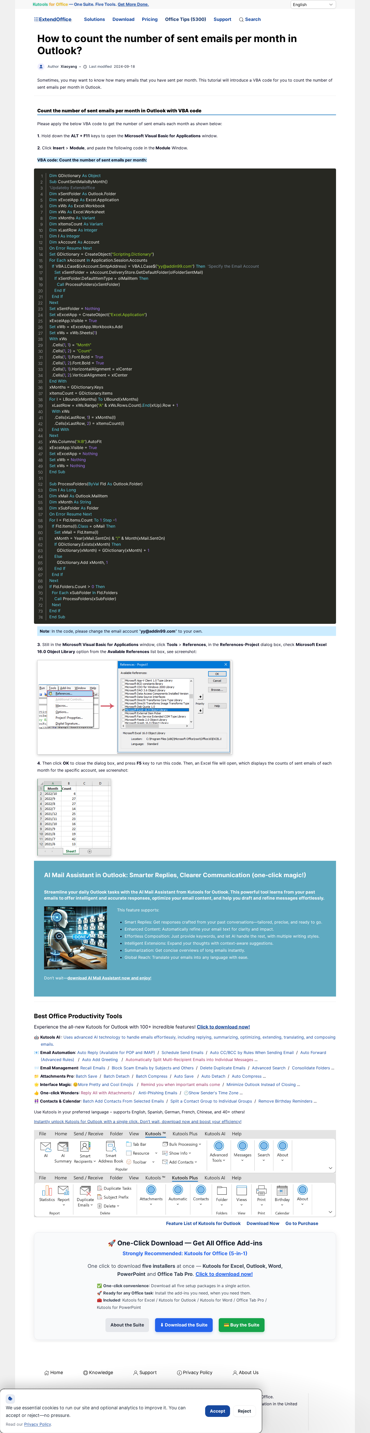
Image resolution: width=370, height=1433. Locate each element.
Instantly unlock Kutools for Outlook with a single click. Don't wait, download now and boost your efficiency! (137, 1121)
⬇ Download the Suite (184, 1303)
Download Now (263, 1201)
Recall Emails (92, 1067)
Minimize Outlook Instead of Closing (261, 1084)
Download (123, 19)
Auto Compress (247, 1076)
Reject (244, 1411)
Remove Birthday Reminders (285, 1101)
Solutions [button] (94, 19)
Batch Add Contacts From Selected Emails (123, 1101)
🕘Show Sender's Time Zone (211, 1092)
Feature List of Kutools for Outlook (203, 1201)
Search (253, 19)
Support (222, 19)
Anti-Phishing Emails (157, 1092)
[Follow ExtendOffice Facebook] (38, 1387)
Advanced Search (268, 1067)
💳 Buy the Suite (242, 1303)
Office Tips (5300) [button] (185, 19)
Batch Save (86, 1076)
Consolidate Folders (311, 1067)
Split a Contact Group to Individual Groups (211, 1101)
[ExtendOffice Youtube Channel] (61, 1387)
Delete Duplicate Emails (222, 1067)
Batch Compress (151, 1076)
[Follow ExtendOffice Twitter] (50, 1387)
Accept (217, 1411)
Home (56, 1350)
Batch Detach (116, 1076)
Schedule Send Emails (182, 1052)
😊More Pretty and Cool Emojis (103, 1084)
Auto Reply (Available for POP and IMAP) (116, 1052)
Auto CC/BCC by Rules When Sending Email (252, 1052)
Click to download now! (223, 1027)
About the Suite (127, 1303)
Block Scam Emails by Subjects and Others (153, 1067)
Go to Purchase (301, 1201)
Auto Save (184, 1076)
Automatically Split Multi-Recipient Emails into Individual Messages (189, 1059)
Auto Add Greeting (100, 1059)
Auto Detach (213, 1076)
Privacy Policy (197, 1350)
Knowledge (101, 1350)
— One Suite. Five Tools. (90, 4)
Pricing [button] (150, 19)
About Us (248, 1350)
